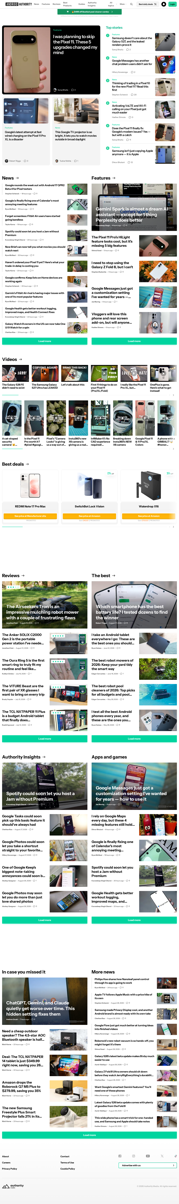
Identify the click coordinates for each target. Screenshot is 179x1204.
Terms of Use (67, 1162)
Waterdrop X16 (149, 506)
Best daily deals (146, 4)
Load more (44, 341)
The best (101, 575)
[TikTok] (176, 1156)
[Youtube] (148, 1156)
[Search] (131, 4)
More (122, 4)
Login (172, 4)
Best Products (67, 4)
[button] (89, 4)
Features (46, 4)
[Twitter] (162, 1156)
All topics (111, 4)
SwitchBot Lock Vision (89, 506)
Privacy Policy (9, 1168)
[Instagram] (133, 1156)
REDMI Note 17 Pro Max (30, 506)
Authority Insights (92, 4)
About (5, 1156)
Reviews (56, 4)
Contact (64, 1156)
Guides (81, 4)
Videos (9, 359)
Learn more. (113, 16)
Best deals (13, 464)
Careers (6, 1162)
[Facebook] (120, 1156)
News (36, 4)
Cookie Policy (67, 1168)
